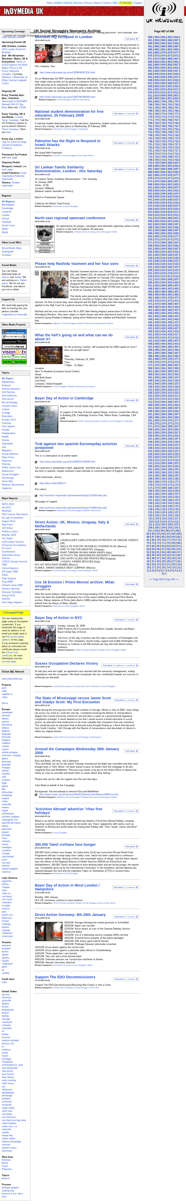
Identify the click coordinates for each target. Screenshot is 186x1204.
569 (163, 242)
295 (157, 411)
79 (158, 539)
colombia (6, 902)
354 (163, 374)
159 (163, 493)
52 (153, 552)
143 (170, 503)
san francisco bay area (14, 1120)
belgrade (6, 734)
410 (157, 340)
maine (5, 1052)
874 (163, 55)
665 (157, 184)
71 (163, 542)
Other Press (8, 457)
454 (163, 313)
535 (157, 263)
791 (150, 107)
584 (163, 233)
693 (170, 165)
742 (176, 135)
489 (163, 291)
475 (157, 300)
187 (176, 475)
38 (153, 558)
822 (176, 86)
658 (170, 187)
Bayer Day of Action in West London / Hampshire (67, 887)
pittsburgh (7, 1095)
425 (157, 331)
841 (150, 77)
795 (157, 104)
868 (170, 58)
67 (148, 546)
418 (170, 334)
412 (176, 337)
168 (170, 487)
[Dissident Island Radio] (14, 338)
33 (178, 558)
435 (157, 325)
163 (170, 490)
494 (163, 288)
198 (170, 469)
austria (5, 721)
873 (170, 55)
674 (163, 178)
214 (163, 460)
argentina (6, 881)
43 (163, 555)
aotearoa (6, 945)
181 (150, 481)
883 (170, 49)
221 (150, 457)
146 (150, 503)
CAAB (22, 107)
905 (157, 37)
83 (173, 536)
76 (173, 539)
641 (150, 199)
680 (157, 175)
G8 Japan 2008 (10, 571)
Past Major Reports (12, 602)
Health (104, 421)
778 (170, 113)
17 (153, 567)
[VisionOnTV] (14, 353)
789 (163, 107)
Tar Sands (7, 538)
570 (157, 242)
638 (170, 199)
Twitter (18, 277)
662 (176, 184)
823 (170, 86)
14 (168, 567)
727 (176, 144)
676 (150, 178)
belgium (6, 731)
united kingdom (10, 868)
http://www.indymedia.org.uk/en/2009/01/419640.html (67, 461)
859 (163, 64)
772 (176, 116)
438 (170, 322)
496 (150, 288)
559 (163, 248)
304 (163, 404)
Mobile (58, 2)
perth (4, 966)
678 (170, 175)
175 (157, 484)
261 (150, 432)
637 (176, 199)
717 (176, 150)
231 (150, 451)
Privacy (88, 2)
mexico (5, 908)
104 (163, 527)
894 (163, 43)
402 (176, 343)
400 (157, 346)
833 (170, 80)
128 (170, 512)
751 (150, 132)
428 (170, 328)
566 (150, 245)
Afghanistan (8, 382)
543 (170, 257)
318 (170, 395)
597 (176, 224)
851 (150, 70)
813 (170, 92)
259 (163, 432)
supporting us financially (14, 314)
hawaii (5, 1034)
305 (157, 404)
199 (163, 469)
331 (150, 389)
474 (163, 300)
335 (157, 386)
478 (170, 297)
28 (168, 561)
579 (163, 236)
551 (150, 254)
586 (150, 233)
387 (176, 352)
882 (176, 49)
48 (173, 552)
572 (176, 239)
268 (170, 426)
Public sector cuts (11, 467)
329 (163, 389)
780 (157, 113)
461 (150, 309)
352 (176, 374)
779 (163, 113)
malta (5, 801)
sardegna (6, 847)
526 (150, 270)
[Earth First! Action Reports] (14, 363)
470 (157, 303)
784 (163, 110)
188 (170, 475)
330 (157, 389)
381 (150, 358)
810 (157, 95)
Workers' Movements (81, 100)
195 (157, 472)
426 (150, 331)
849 (163, 70)
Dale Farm (7, 524)
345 (157, 380)
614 (163, 214)
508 (170, 279)
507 (176, 279)
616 (150, 214)
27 (173, 561)
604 (163, 221)
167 (176, 487)
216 (150, 460)
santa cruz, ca (9, 1126)
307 (176, 401)
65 (158, 546)
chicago (6, 1019)
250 (157, 438)
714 (163, 153)
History (5, 440)
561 (150, 248)
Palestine (57, 155)
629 (163, 205)
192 (176, 472)
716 (150, 153)
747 (176, 132)
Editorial (68, 2)
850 (157, 70)
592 (176, 227)
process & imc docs (12, 1193)
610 (157, 218)
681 (150, 175)
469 (163, 303)
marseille (6, 804)
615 (157, 214)
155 (157, 496)
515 (157, 276)
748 (170, 132)
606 (150, 221)
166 (150, 490)
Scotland (6, 255)
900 (157, 40)
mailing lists (8, 1190)
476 (150, 300)
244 (163, 441)
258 (170, 432)
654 (163, 190)
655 (157, 190)
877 (176, 52)
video (4, 697)
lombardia (7, 795)
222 (176, 454)
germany (6, 761)
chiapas (6, 887)
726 (150, 147)
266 (150, 429)
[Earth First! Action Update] (14, 358)
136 (150, 509)
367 (176, 365)
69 (173, 542)
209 (163, 463)
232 (176, 447)
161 (150, 493)
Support (138, 2)
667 (176, 181)
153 (170, 496)
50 (163, 552)
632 (176, 202)
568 (170, 242)
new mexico (8, 1074)
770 (157, 119)
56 (168, 549)
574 (163, 239)
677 (176, 175)
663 (170, 184)
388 (170, 352)
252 (176, 435)
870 (157, 58)
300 (157, 408)
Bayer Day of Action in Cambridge (64, 398)
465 (157, 306)
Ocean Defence (10, 454)
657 (176, 187)
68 (178, 542)
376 (150, 362)
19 (178, 564)
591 (150, 230)
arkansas (6, 997)
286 (150, 417)
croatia (5, 746)
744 (163, 135)
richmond (6, 1101)
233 (170, 447)
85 (163, 536)
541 (150, 260)
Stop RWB (7, 581)
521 (150, 273)
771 (150, 119)
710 (157, 156)
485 (157, 294)
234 (163, 447)
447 (176, 316)
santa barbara (9, 1123)
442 (176, 319)
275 (157, 423)
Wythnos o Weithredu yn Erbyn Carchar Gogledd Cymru (15, 80)
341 (150, 383)
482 (176, 294)
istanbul (6, 773)
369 (163, 365)
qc (3, 969)
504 (163, 282)
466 (150, 306)
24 (153, 564)
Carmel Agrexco (10, 568)
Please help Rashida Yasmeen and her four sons (76, 264)
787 (176, 107)
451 (150, 316)
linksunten (7, 792)
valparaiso (7, 933)
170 (157, 487)
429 (163, 328)
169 (163, 487)
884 (163, 49)
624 (163, 208)
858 (170, 64)
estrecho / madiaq (11, 755)
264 (163, 429)
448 (170, 316)
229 (163, 451)
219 (163, 457)
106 (150, 527)
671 (150, 181)
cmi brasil (7, 896)
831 (150, 83)
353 (170, 374)
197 (176, 469)
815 (157, 92)
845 (157, 73)
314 (163, 398)
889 (163, 46)
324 (163, 392)
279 (163, 420)
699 (163, 162)
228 (170, 451)
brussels (6, 737)
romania (6, 841)
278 (170, 420)
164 (163, 490)
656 (150, 190)
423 (170, 331)
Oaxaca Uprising (10, 588)
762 (176, 123)
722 (176, 147)
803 (170, 98)
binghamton (8, 1009)
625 (157, 208)
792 (176, 104)
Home (49, 2)
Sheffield (6, 222)
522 (176, 270)
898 (170, 40)
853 (170, 67)
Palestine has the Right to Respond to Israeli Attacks (67, 143)
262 (176, 429)
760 (157, 126)
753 (170, 129)
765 (157, 123)
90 (173, 533)
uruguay (6, 930)
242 (176, 441)
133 (170, 509)
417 (176, 334)
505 (157, 282)
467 (176, 303)
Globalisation (8, 433)
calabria (6, 743)
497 (176, 285)
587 (176, 230)
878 (170, 52)
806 (150, 98)
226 (150, 454)
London (5, 215)
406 (150, 343)
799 (163, 101)
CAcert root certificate (10, 654)
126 (150, 515)
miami (5, 1055)
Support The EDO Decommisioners (65, 977)
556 (150, 251)
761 (150, 126)
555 (157, 251)
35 (168, 558)
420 (157, 334)
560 (157, 248)
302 (176, 404)
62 (173, 546)
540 (157, 260)
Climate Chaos (81, 232)
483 (170, 294)
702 (176, 159)
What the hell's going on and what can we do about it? (74, 337)
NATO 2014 (8, 504)
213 (170, 460)
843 (170, 73)
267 (176, 426)
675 (157, 178)
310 (157, 401)
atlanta (5, 1003)
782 (176, 110)
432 (176, 325)
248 (170, 438)
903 (170, 37)
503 (170, 282)
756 (150, 129)
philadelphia (8, 1092)
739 (163, 138)
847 (176, 70)
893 (170, 43)
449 (163, 316)
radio (4, 691)
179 (163, 481)
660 (157, 187)
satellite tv (7, 694)
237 (176, 444)
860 (157, 64)
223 (170, 454)
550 (157, 254)
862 (176, 61)
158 (170, 493)
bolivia (5, 884)
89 (178, 533)
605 (157, 221)
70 (168, 542)
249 (163, 438)
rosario (5, 921)
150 (157, 499)
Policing (6, 464)
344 (163, 380)
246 (150, 441)
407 (176, 340)
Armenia (6, 1159)
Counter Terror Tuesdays (12, 118)
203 (170, 466)
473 (170, 300)
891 (150, 46)
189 (163, 475)
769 (163, 119)
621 (150, 211)
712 (176, 153)
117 (176, 518)
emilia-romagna (10, 752)
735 (157, 141)
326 (150, 392)
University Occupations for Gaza (66, 686)
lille (3, 789)
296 (150, 411)
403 (170, 343)
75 (178, 539)
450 (157, 316)
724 (163, 147)
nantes (5, 807)
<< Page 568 (156, 579)
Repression (58, 206)
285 (157, 417)
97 (172, 530)
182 (176, 478)
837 (176, 77)
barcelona (7, 724)
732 (176, 141)
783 (170, 110)
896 (150, 43)
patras (5, 826)
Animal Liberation (92, 421)
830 (157, 83)
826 (150, 86)
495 (157, 288)
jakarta (5, 957)
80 (153, 539)
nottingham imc (10, 819)
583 (170, 233)
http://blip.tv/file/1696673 (53, 483)
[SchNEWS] (14, 333)
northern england (10, 816)
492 (176, 288)
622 (176, 208)
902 (176, 37)
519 (163, 273)
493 (170, 288)
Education (57, 129)
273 (170, 423)
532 (176, 263)
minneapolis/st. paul (12, 1064)
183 (170, 478)
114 (163, 521)
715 (157, 153)
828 (170, 83)
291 (150, 414)
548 (170, 254)
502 (176, 282)
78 (163, 539)
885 (157, 49)
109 (163, 524)
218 (170, 457)
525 (157, 270)
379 (163, 358)
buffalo (5, 1016)
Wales (5, 229)
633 (170, 202)
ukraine (5, 865)
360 (157, 371)
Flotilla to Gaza (10, 531)
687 (176, 168)
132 (176, 509)
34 (173, 558)
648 (170, 193)
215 (157, 460)
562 (176, 245)
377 (176, 358)
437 (176, 322)
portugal (6, 835)
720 (157, 150)
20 (173, 564)
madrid (5, 798)
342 (176, 380)
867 (176, 58)
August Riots (8, 521)
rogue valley (8, 1107)
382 (176, 356)
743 (170, 135)
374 (163, 362)
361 (150, 371)
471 (150, 303)
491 (150, 291)
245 (157, 441)
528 (170, 267)
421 (150, 334)
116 (151, 521)
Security (127, 2)
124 (163, 515)
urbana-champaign (11, 1141)
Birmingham (102, 323)
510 (157, 279)
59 (153, 549)
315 (157, 398)
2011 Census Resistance (15, 514)
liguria (5, 786)
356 (150, 374)
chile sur (6, 893)
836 (150, 80)
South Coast (103, 903)
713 (170, 153)
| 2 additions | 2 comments (119, 665)
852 (176, 67)
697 (176, 162)
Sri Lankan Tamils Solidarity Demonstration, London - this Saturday (68, 169)
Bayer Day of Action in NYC (58, 618)
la (3, 1046)
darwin (5, 954)
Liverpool (91, 386)
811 (150, 95)
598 (170, 224)
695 (157, 165)
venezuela (7, 936)
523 (170, 270)
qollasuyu (7, 917)
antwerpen (7, 712)
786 (150, 110)
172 (176, 484)
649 (163, 193)
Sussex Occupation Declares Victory (66, 663)
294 (163, 411)
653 (170, 190)
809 (163, 95)
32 (148, 561)
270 (157, 426)
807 (176, 95)
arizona (5, 994)
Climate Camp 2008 (12, 585)
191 (150, 475)
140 (157, 506)
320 (157, 395)
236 (150, 447)
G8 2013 (6, 507)
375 (157, 362)
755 (157, 129)
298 (170, 408)
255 (157, 435)
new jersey (7, 1071)
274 (163, 423)
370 (157, 365)
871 (150, 58)
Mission (78, 2)
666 (150, 184)
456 (150, 313)
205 (157, 466)
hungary (6, 767)
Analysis (6, 385)
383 (170, 356)
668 (170, 181)
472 (176, 300)
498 (170, 285)
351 (150, 377)
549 (163, 254)
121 (150, 518)
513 (170, 276)
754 (163, 129)
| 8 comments (124, 114)
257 (176, 432)
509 (163, 279)
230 (157, 451)
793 (170, 104)
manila (5, 960)
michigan (6, 1059)
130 (157, 512)
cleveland (7, 1022)
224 (163, 454)
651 (150, 193)
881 (150, 52)
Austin (5, 1006)
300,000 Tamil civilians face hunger (65, 844)
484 (163, 294)
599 (163, 224)
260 (157, 432)
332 (176, 386)
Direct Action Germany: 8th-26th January (70, 915)
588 (170, 230)
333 (170, 386)
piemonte (6, 829)
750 (157, 132)
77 (168, 539)
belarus (5, 727)
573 (170, 239)
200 (157, 469)
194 (163, 472)
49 (168, 552)
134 (163, 509)
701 (150, 162)
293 (170, 411)
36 (163, 558)
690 (157, 168)
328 (170, 389)
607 (176, 218)
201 (150, 469)
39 (148, 558)
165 (157, 490)
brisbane (6, 948)
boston (5, 1012)
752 (176, 129)
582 (176, 233)
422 (176, 331)
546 (150, 257)
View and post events (13, 37)
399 (163, 346)
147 (176, 499)
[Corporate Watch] (14, 343)
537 (176, 260)
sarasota (6, 1129)
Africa (5, 703)
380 (157, 358)
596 (150, 227)
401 (150, 346)
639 (163, 199)
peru (4, 911)
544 (163, 257)
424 (163, 331)
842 (176, 73)
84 (168, 536)
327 (176, 389)
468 (170, 303)
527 (176, 267)
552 (176, 251)
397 (176, 346)
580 (157, 236)
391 (150, 352)
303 (170, 404)
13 (173, 567)
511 (150, 279)
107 (176, 524)
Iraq (4, 447)
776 (150, 116)
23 (158, 564)
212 (176, 460)
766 (150, 123)
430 (157, 328)
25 (148, 564)
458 (170, 309)
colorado (6, 1025)
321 (150, 395)
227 (176, 451)
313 (170, 398)
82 (178, 536)
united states (8, 1138)
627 (176, 205)
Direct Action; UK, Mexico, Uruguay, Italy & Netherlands (72, 524)
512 (176, 276)
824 (163, 86)
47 (178, 552)
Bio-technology (9, 402)
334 (163, 386)
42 (168, 555)
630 (157, 205)
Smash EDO (58, 737)
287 (176, 414)
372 (176, 362)
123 (170, 515)
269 (163, 426)
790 (157, 107)
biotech (5, 1178)
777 (176, 113)
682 (176, 172)
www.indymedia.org (12, 678)
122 (176, 515)
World (90, 155)
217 (176, 457)
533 (170, 263)
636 (150, 202)
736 (150, 141)
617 (176, 211)
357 (176, 371)
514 (163, 276)
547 (176, 254)
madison (6, 1049)
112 (176, 521)
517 (176, 273)
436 (150, 325)
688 (170, 168)
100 (156, 530)
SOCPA (6, 599)
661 (150, 187)
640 (157, 199)
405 (157, 343)
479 (163, 297)
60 (148, 549)
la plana (6, 779)
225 (157, 454)
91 (168, 533)
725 (157, 147)
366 (150, 368)
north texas (8, 1083)
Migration (57, 323)
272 (176, 423)
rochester (7, 1104)
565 (157, 245)
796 (150, 104)
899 (163, 40)
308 (170, 401)
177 (176, 481)
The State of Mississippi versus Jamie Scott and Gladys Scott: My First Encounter (73, 700)
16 (158, 567)
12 (178, 567)
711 (150, 156)
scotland (6, 850)
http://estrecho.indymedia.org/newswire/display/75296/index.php (73, 507)
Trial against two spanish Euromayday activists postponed (76, 446)
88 (148, 536)
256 (150, 435)
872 (176, 55)
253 (170, 435)
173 (170, 484)
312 (176, 398)
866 (150, 61)
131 (150, 512)
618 (170, 211)
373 (170, 362)
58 (158, 549)
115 (157, 521)
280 (157, 420)
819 (163, 89)
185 (157, 478)
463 (170, 306)
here (8, 132)
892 (176, 43)
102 (176, 527)
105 (157, 527)
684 (163, 172)
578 (170, 236)
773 (170, 116)
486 (150, 294)
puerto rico (7, 914)
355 (157, 374)
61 (178, 546)
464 (163, 306)
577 (176, 236)
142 (176, 503)
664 (163, 184)
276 (150, 423)
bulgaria (6, 740)
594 (163, 227)
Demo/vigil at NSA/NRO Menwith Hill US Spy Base (14, 104)
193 (170, 472)
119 (163, 518)
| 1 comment (125, 620)
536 (150, 263)
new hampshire (10, 1068)
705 (157, 159)
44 (158, 555)
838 (170, 77)
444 (163, 319)
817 (176, 89)
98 (167, 530)
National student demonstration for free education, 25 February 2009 (69, 113)
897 (176, 40)
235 (157, 447)
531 (150, 267)
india (4, 982)
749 (163, 132)
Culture (5, 409)
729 (163, 144)
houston (6, 1037)
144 (163, 503)
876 (150, 55)
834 (163, 80)
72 (158, 542)
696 (150, 165)
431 (150, 328)
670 (157, 181)
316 (150, 398)
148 (170, 499)
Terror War (82, 155)
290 (157, 414)
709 (163, 156)
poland (5, 832)
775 (157, 116)
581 (150, 236)
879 (163, 52)
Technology (8, 477)
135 (157, 509)
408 (170, 340)
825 (157, 86)
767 (176, 119)
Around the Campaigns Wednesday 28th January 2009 (77, 751)
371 (150, 365)
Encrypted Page (14, 612)
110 (157, 524)
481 (150, 297)
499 (163, 285)
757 (176, 126)
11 (148, 570)
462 (176, 306)
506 (150, 282)
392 (176, 349)
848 (170, 70)
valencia (6, 871)
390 (157, 352)
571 (150, 242)
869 (163, 58)
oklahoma (7, 1089)
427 (176, 328)
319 (163, 395)
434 (163, 325)
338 (170, 383)
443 (170, 319)
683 (170, 172)
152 (176, 496)
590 (157, 230)
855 (157, 67)
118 (170, 518)
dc (3, 1031)
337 (176, 383)
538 (170, 260)
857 (176, 64)
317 (176, 395)
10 (153, 570)
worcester (7, 1150)
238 (170, 444)
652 (176, 190)
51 (158, 552)
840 (157, 77)
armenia (6, 715)
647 (176, 193)
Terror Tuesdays (10, 129)
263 (170, 429)
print (4, 688)
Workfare (6, 510)
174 (163, 484)
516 (150, 276)
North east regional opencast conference (70, 218)
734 (163, 141)
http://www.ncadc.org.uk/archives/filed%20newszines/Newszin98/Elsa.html (79, 794)
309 (163, 401)
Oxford (5, 218)
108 (169, 524)
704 (163, 159)
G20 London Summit (12, 541)
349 (163, 377)
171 (150, 487)
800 (157, 101)
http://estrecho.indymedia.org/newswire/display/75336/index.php (73, 495)
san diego (7, 1114)
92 (163, 533)
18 (148, 567)
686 (150, 172)
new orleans (8, 1077)
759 (163, 126)
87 (153, 536)
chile (4, 890)
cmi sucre (7, 899)
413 (170, 337)
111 (150, 524)
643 (170, 196)
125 (157, 515)
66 (153, 546)
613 (170, 214)
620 (157, 211)
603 (170, 221)
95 (148, 533)
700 (157, 162)
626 (150, 208)
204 (163, 466)
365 (157, 368)
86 (158, 536)
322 (176, 392)
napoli (5, 810)
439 (163, 322)
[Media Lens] (14, 348)
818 (170, 89)
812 (176, 92)
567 (176, 242)
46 (148, 555)
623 (170, 208)
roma (4, 838)
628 (170, 205)
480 (157, 297)
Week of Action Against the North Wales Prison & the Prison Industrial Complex (14, 67)
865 (157, 61)
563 (170, 245)
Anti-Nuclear (8, 392)
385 (157, 356)
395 (157, 349)
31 (153, 561)
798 (170, 101)
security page (9, 661)
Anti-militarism (9, 395)
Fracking (6, 423)
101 (150, 530)
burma (5, 951)
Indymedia (7, 443)
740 (157, 138)
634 (163, 202)
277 (176, 420)
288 (170, 414)
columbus (7, 1028)
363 (170, 368)
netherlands (8, 813)
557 (176, 248)
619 (163, 211)
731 (150, 144)
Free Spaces (8, 426)
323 (170, 392)
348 (170, 377)
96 (177, 530)
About (97, 2)
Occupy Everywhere (12, 517)
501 (150, 285)
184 (163, 478)
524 (163, 270)
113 (170, 521)
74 (148, 542)
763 (170, 123)
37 (158, 558)
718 (170, 150)
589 (163, 230)
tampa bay (7, 1135)
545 (157, 257)
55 (173, 549)
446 (150, 319)
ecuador (6, 905)
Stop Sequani (9, 578)
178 (170, 481)
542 (176, 257)
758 (170, 126)
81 (148, 539)
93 (158, 533)
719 (163, 150)
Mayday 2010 (9, 535)
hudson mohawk (10, 1040)
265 (157, 429)
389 (163, 352)
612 (176, 214)
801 (150, 101)
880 (157, 52)
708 (170, 156)
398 (170, 346)
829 (163, 83)
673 (170, 178)
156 (150, 496)
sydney (5, 973)
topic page (11, 157)
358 (170, 371)
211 (150, 463)
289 (163, 414)
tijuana (5, 927)
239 (163, 444)
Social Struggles (64, 100)
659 (163, 187)
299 (163, 408)
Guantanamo (8, 551)
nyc (4, 1086)
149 (163, 499)
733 (170, 141)
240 (157, 444)
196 (150, 472)
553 (170, 251)
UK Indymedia (34, 9)
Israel (5, 1166)
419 (163, 334)
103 (170, 527)
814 (163, 92)
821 (150, 89)
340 (157, 383)
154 (163, 496)
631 (150, 205)
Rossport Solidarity (12, 592)
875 (157, 55)
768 (170, 119)
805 (157, 98)
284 (163, 417)
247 (176, 438)
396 (150, 349)
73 (153, 542)
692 (176, 165)
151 (150, 499)
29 (163, 561)
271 (150, 426)
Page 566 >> (172, 579)
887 (176, 46)
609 (163, 218)
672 (176, 178)
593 (170, 227)
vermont (6, 1144)
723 (170, 147)
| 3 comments (124, 143)
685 (157, 172)
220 (157, 457)
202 (176, 466)
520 (157, 273)
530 (157, 267)
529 (163, 267)
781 (150, 113)
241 (150, 444)
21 (168, 564)
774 (163, 116)
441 (150, 322)
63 (168, 546)
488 (170, 291)
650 (157, 193)
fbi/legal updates (10, 1187)
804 (163, 98)
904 (163, 37)
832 (176, 80)
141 (150, 506)
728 (170, 144)
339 (163, 383)
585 (157, 233)
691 (150, 168)
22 (163, 564)
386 (150, 356)
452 (176, 313)
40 (178, 555)
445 (157, 319)
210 (157, 463)
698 (170, 162)
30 (158, 561)
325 (157, 392)
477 (176, 297)
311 (150, 401)
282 (176, 417)
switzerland (8, 856)
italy (4, 776)
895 (157, 43)
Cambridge (83, 129)
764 (163, 123)
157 (176, 493)
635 (157, 202)
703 (170, 159)
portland (6, 1098)
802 (176, 98)
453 (170, 313)
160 (157, 493)
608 (170, 218)
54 (178, 549)
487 (176, 291)
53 (148, 552)
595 (157, 227)
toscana (6, 862)
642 (176, 196)
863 (170, 61)
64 (163, 546)
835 (157, 80)
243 (170, 441)
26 (178, 561)
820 (157, 89)
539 (163, 260)
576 (150, 239)
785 (157, 110)
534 (163, 263)
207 (176, 463)
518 (170, 273)
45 (153, 555)
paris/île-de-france (11, 822)
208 (170, 463)
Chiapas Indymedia (11, 184)
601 (150, 224)
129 (163, 512)
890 (157, 46)
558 (170, 248)
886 (150, 49)
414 (163, 337)
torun (4, 859)
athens (5, 718)
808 (170, 95)
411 (150, 340)
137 (176, 506)
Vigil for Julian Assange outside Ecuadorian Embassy (14, 145)
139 (163, 506)
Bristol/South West (12, 248)
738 (170, 138)
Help (114, 2)
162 (176, 490)
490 (157, 291)
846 (150, 73)
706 (150, 159)
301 (150, 408)
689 (163, 168)
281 (150, 420)
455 (157, 313)
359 (163, 371)
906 (150, 37)
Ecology (92, 232)
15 (163, 567)
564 (163, 245)
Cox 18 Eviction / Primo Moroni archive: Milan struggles (74, 584)
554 (163, 251)
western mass (9, 1147)
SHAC (81, 421)
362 (176, 368)
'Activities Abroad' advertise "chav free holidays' (68, 811)
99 (162, 530)
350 (157, 377)
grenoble (6, 764)
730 (157, 144)
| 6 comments (124, 811)
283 (170, 417)
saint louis (7, 1111)
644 (163, 196)
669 (163, 181)
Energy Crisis (9, 419)
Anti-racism (69, 737)
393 (170, 349)
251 (150, 438)
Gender (5, 429)
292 (176, 411)
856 (150, 67)
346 (150, 380)
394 (163, 349)
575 (157, 239)
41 (173, 555)
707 (176, 156)
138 (170, 506)
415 (157, 337)
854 (163, 67)
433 (170, 325)
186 (150, 478)
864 (163, 61)
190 (157, 475)
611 (150, 218)
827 (176, 83)
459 (163, 309)
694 (163, 165)
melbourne (7, 963)
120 (157, 518)
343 (170, 380)
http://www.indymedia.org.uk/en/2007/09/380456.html (67, 97)
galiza (5, 758)
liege (4, 783)
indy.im (5, 277)
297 (176, 408)
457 (176, 309)
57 (163, 549)
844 (163, 73)
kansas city (8, 1043)
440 (157, 322)
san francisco (9, 1117)
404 (163, 343)
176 (150, 484)
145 (157, 503)
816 (150, 92)
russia (5, 844)
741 (150, 138)
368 (170, 365)
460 (157, 309)
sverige (5, 853)
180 (157, 481)
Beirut (5, 1163)
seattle (5, 1132)
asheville (6, 1000)
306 (150, 404)
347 (176, 377)
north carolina (9, 1080)
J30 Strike (7, 528)
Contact (106, 2)
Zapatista (7, 488)
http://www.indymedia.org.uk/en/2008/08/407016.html (67, 72)
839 (163, 77)
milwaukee (7, 1061)
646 (150, 196)
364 (163, 368)
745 (157, 135)
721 (150, 150)
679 (163, 175)
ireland (5, 770)
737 (176, 138)
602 (176, 221)
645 (157, 196)
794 (163, 104)
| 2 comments (124, 887)
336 (150, 386)
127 (176, 512)
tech (4, 1196)
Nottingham (8, 251)
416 (150, 337)
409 (163, 340)
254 (163, 435)
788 (170, 107)
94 (153, 533)
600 (157, 224)
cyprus (5, 749)
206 (150, 466)
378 (170, 358)
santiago (6, 924)
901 (150, 40)
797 (176, 101)
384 (163, 356)
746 (150, 135)
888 (170, 46)
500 (157, 285)
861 (150, 64)
